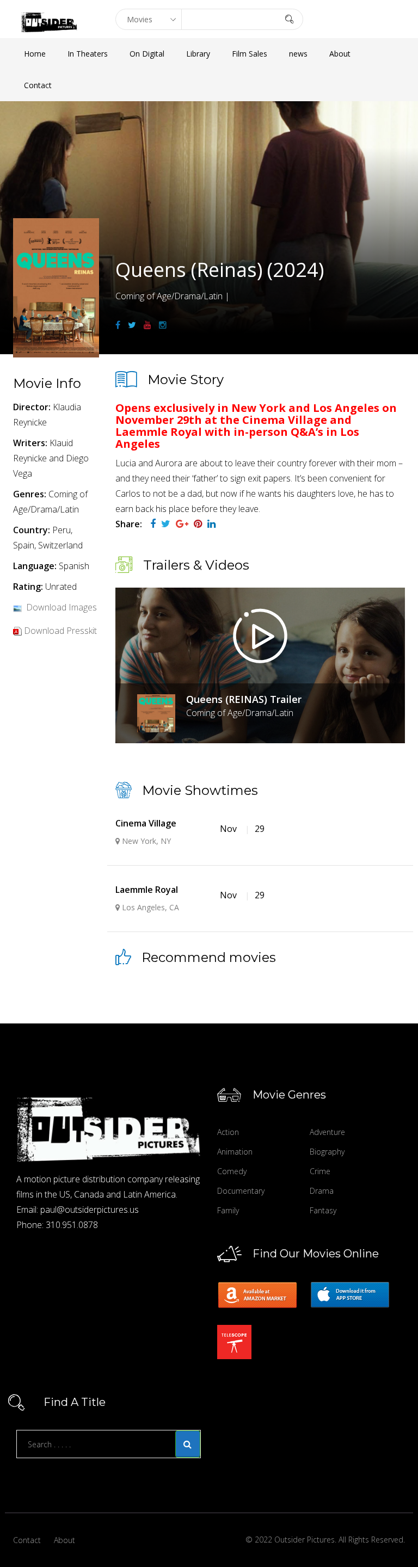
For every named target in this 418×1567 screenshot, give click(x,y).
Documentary (241, 1191)
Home (35, 53)
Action (228, 1132)
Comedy (232, 1171)
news (298, 53)
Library (198, 53)
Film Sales (249, 53)
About (340, 53)
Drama (322, 1191)
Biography (327, 1151)
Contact (38, 85)
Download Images (61, 607)
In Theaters (87, 53)
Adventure (327, 1132)
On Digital (147, 53)
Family (228, 1210)
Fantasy (323, 1210)
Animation (235, 1151)
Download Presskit (60, 631)
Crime (320, 1171)
